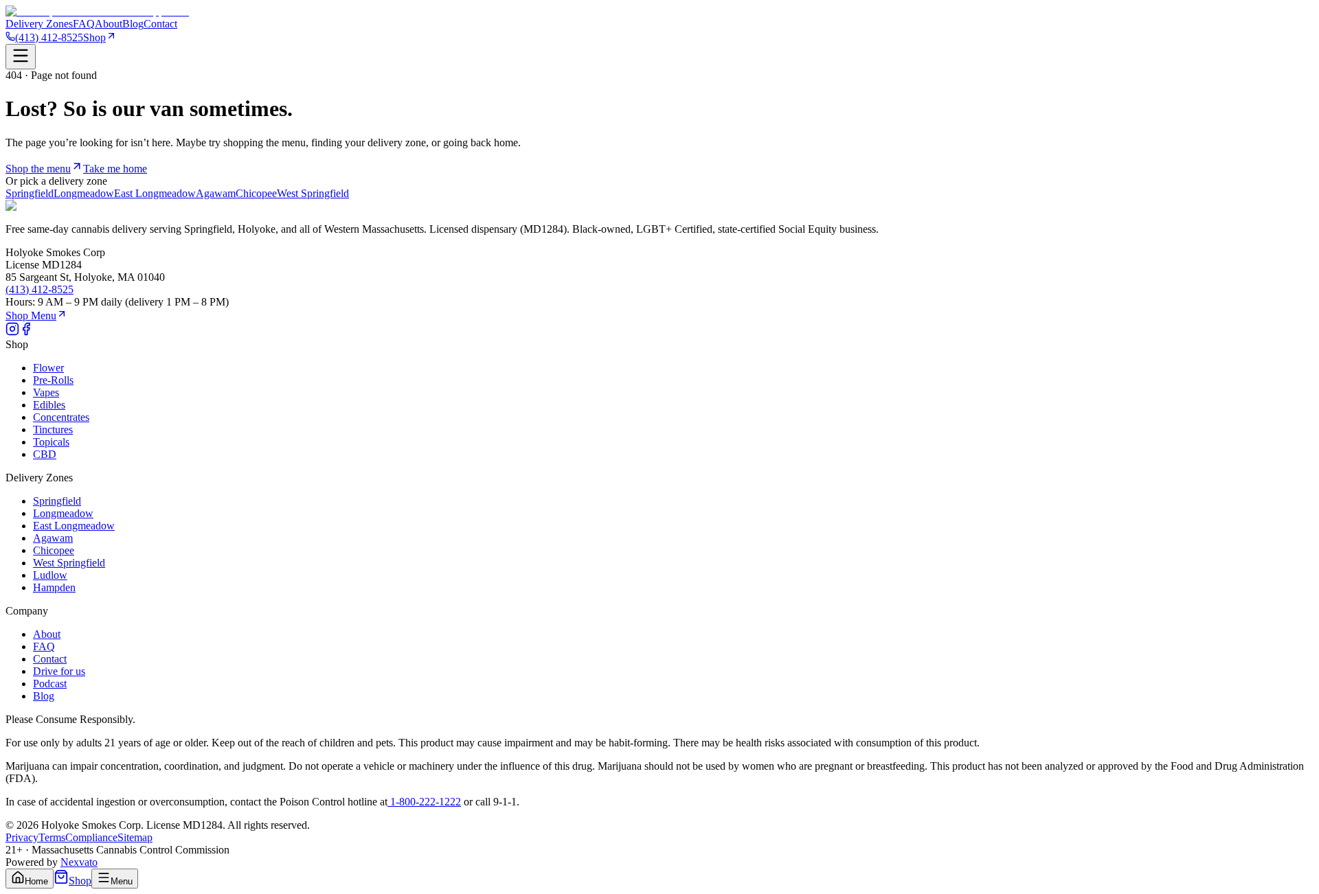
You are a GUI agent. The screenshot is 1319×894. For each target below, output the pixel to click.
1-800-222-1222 (424, 801)
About (108, 24)
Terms (51, 837)
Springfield (29, 193)
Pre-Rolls (53, 380)
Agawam (216, 193)
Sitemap (135, 837)
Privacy (21, 837)
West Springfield (313, 193)
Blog (133, 24)
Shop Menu (30, 315)
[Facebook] (26, 332)
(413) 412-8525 (49, 37)
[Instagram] (12, 332)
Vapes (46, 392)
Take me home (115, 168)
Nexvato (79, 862)
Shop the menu (38, 168)
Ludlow (50, 575)
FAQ (84, 24)
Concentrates (61, 417)
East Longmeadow (155, 193)
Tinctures (53, 429)
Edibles (49, 405)
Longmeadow (84, 193)
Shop (94, 37)
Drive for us (59, 671)
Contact (160, 24)
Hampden (54, 587)
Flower (48, 368)
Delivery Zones (39, 24)
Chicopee (256, 193)
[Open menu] (20, 56)
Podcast (50, 683)
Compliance (91, 837)
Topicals (51, 442)
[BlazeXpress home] (97, 11)
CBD (44, 454)
